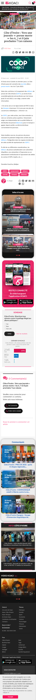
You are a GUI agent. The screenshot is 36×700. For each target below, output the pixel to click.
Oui (7, 324)
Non (7, 326)
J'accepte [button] (10, 697)
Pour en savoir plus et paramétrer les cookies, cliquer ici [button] (17, 691)
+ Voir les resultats (21, 334)
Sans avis (8, 328)
